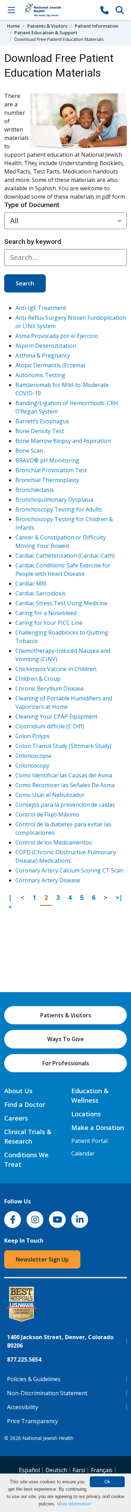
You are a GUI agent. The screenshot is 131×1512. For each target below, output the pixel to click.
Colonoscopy (32, 765)
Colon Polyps (32, 736)
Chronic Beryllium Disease (49, 688)
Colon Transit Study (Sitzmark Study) (63, 746)
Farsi (79, 1470)
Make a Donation (97, 1127)
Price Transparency (32, 1421)
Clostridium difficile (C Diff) (49, 726)
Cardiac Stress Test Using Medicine (61, 603)
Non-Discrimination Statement (47, 1393)
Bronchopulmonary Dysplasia (54, 499)
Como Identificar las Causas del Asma (63, 775)
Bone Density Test (39, 431)
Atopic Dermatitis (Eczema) (50, 365)
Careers (16, 1118)
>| (121, 897)
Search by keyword (32, 242)
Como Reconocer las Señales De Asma (65, 785)
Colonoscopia (33, 755)
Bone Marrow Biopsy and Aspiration (63, 441)
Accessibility (22, 1407)
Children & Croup (37, 679)
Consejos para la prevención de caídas (65, 804)
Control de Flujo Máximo (47, 814)
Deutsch (56, 1470)
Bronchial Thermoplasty (47, 480)
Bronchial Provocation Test (51, 470)
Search (25, 283)
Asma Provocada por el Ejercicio (56, 336)
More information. (74, 1503)
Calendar (83, 1153)
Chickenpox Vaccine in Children (55, 669)
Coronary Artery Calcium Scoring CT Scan (69, 870)
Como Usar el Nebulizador (50, 795)
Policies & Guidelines (33, 1379)
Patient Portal (89, 1141)
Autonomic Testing (40, 375)
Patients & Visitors (47, 26)
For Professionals (65, 1063)
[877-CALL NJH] (104, 10)
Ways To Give (65, 1039)
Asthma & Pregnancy (42, 355)
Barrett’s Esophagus (42, 421)
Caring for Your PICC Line (48, 623)
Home (13, 26)
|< (12, 902)
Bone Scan (29, 450)
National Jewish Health (47, 1438)
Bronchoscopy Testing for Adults (58, 509)
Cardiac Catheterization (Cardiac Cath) (65, 555)
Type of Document (31, 205)
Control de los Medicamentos (53, 842)
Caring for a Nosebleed (46, 613)
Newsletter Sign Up (42, 1259)
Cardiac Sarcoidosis (40, 593)
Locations (86, 1114)
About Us (18, 1091)
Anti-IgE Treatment (40, 308)
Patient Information (96, 26)
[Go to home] (58, 10)
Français (101, 1470)
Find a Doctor (24, 1104)
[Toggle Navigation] (11, 10)
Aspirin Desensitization (45, 345)
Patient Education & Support (45, 32)
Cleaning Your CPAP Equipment (56, 716)
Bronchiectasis (34, 490)
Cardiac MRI (30, 583)
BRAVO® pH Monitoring (47, 460)
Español (29, 1470)
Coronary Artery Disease (47, 880)
